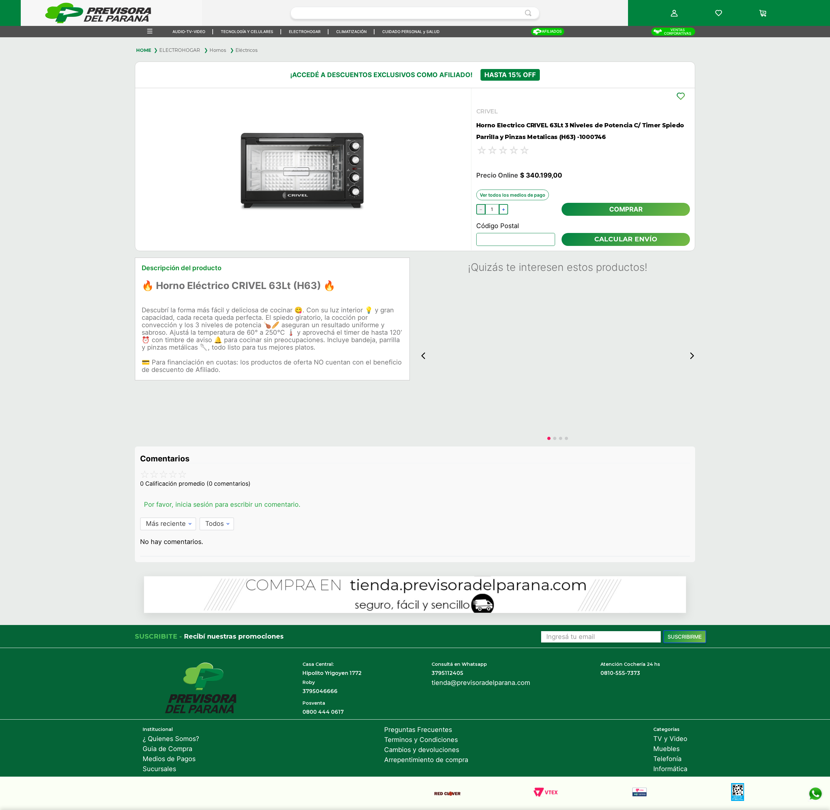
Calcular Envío (625, 239)
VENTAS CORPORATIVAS (677, 32)
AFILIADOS (552, 31)
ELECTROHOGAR (179, 50)
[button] (674, 13)
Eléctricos (246, 50)
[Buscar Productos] (529, 13)
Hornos (217, 50)
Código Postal (497, 226)
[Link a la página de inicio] (143, 50)
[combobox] (415, 13)
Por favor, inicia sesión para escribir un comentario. (222, 504)
